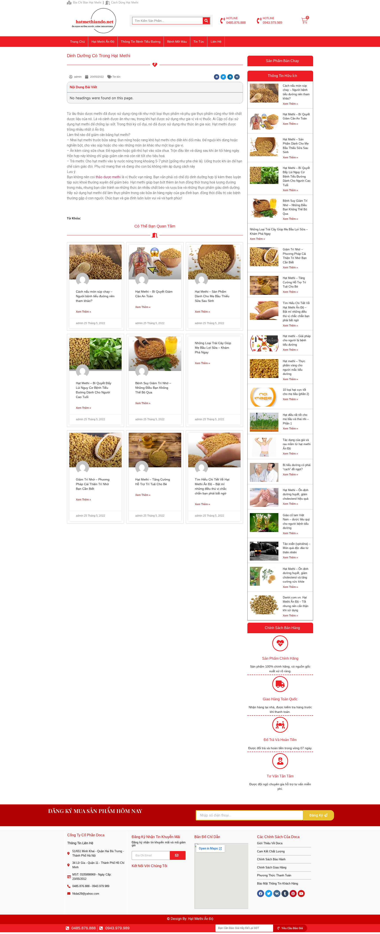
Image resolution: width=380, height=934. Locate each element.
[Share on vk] (237, 77)
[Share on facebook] (216, 77)
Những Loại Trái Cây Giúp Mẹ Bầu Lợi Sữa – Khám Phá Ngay (213, 347)
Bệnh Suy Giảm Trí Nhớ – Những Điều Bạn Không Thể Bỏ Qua (153, 387)
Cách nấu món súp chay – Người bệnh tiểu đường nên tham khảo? (95, 296)
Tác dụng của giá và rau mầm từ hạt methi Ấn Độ (297, 444)
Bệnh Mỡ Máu (177, 41)
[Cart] (304, 21)
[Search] (206, 20)
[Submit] (178, 855)
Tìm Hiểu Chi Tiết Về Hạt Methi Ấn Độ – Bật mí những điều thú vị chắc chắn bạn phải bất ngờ (296, 311)
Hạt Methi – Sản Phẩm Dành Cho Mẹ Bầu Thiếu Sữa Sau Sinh (212, 296)
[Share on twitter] (223, 77)
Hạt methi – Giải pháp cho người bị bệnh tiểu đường (297, 340)
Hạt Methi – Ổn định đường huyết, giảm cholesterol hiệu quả (295, 494)
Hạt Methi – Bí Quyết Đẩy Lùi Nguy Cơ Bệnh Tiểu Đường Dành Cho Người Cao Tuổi (296, 176)
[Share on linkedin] (230, 77)
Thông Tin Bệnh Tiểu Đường (141, 41)
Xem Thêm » (83, 311)
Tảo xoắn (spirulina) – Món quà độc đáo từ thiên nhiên (296, 548)
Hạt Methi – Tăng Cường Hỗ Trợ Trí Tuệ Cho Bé (294, 282)
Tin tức (199, 41)
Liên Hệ (216, 41)
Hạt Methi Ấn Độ (102, 41)
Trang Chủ (77, 41)
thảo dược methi (109, 177)
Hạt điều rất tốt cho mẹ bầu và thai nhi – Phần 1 (296, 419)
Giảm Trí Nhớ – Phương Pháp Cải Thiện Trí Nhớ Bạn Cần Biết (93, 484)
